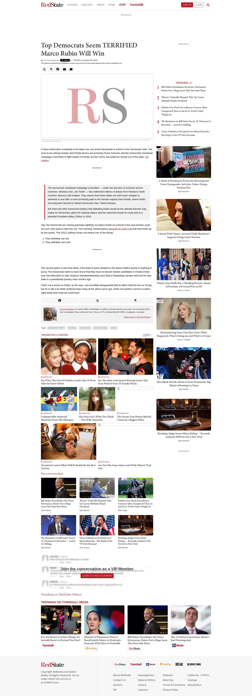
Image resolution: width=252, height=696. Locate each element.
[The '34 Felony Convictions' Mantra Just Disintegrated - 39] (191, 619)
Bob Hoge (122, 510)
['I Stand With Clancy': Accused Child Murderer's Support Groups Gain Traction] (183, 214)
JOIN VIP (187, 5)
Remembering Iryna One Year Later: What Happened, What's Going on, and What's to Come (184, 334)
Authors (72, 5)
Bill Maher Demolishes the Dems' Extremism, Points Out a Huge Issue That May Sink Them (57, 503)
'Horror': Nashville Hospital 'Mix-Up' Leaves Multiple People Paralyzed (96, 503)
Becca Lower (184, 290)
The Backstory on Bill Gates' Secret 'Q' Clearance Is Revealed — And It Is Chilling (58, 540)
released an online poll (120, 229)
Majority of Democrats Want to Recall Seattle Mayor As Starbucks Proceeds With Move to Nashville (102, 640)
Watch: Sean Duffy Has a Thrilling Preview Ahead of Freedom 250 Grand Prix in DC (184, 284)
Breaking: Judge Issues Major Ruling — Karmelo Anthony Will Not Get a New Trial (134, 540)
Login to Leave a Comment (97, 575)
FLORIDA (72, 328)
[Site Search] (208, 4)
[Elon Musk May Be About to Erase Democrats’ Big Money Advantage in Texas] (183, 362)
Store (111, 5)
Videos (100, 5)
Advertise (168, 680)
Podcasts (87, 5)
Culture (142, 684)
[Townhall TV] (136, 4)
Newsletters (194, 684)
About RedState (122, 675)
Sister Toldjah (183, 339)
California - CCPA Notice (199, 675)
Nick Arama (46, 510)
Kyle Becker (84, 510)
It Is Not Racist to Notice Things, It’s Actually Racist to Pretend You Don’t (60, 638)
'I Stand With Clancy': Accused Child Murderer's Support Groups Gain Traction (184, 235)
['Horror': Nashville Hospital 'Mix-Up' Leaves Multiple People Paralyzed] (97, 487)
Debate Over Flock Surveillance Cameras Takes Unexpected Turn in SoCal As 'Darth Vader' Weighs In (135, 503)
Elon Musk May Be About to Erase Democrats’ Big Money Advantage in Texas (184, 383)
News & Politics (146, 680)
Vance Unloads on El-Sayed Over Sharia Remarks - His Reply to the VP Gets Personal (96, 540)
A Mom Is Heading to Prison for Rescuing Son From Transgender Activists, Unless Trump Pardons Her (184, 184)
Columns (143, 689)
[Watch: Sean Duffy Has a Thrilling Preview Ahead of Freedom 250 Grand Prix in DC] (183, 264)
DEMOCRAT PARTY (56, 328)
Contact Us (119, 680)
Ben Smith (184, 389)
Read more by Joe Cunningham (137, 317)
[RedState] (52, 4)
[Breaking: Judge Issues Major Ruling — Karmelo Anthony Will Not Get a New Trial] (135, 525)
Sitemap (192, 680)
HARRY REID (85, 328)
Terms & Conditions (174, 684)
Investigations (146, 675)
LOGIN (199, 5)
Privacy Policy (170, 689)
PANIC (114, 328)
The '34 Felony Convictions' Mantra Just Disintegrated (190, 638)
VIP (115, 689)
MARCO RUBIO (100, 328)
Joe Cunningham (51, 60)
